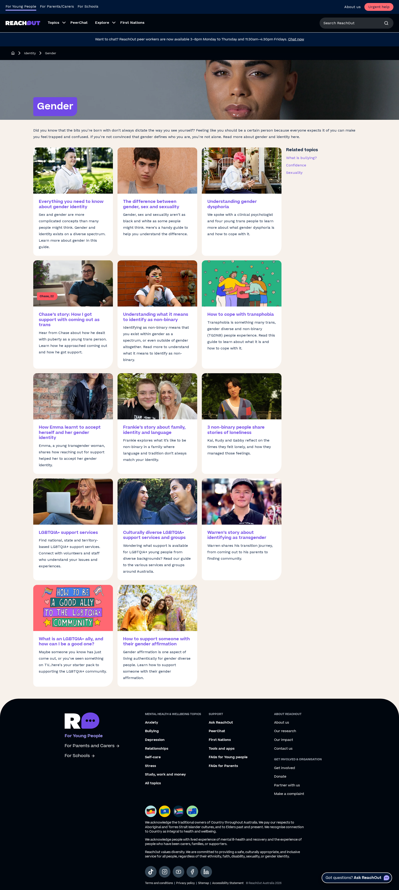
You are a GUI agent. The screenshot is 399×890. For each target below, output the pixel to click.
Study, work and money (165, 774)
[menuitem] (55, 23)
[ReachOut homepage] (13, 53)
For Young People (21, 6)
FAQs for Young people (228, 757)
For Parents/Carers (57, 6)
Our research (285, 731)
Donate (280, 776)
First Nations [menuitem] (132, 22)
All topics (153, 783)
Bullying (152, 731)
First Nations (220, 740)
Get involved (284, 768)
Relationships (156, 748)
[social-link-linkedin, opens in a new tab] (206, 872)
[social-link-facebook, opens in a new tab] (192, 872)
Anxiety (151, 722)
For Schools (88, 6)
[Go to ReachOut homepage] (23, 23)
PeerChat (217, 731)
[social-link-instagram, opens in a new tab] (164, 872)
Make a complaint (289, 794)
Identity (30, 53)
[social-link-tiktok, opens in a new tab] (151, 872)
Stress (150, 766)
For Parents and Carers (90, 746)
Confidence (296, 165)
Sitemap (203, 883)
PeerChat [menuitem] (79, 22)
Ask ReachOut (221, 722)
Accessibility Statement (228, 883)
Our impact (283, 740)
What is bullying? (301, 158)
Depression (155, 740)
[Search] (386, 23)
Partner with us (287, 785)
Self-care (153, 757)
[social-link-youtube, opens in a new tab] (178, 872)
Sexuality (294, 172)
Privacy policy (185, 883)
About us (352, 7)
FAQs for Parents (223, 766)
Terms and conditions (159, 883)
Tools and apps (222, 748)
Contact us (283, 748)
